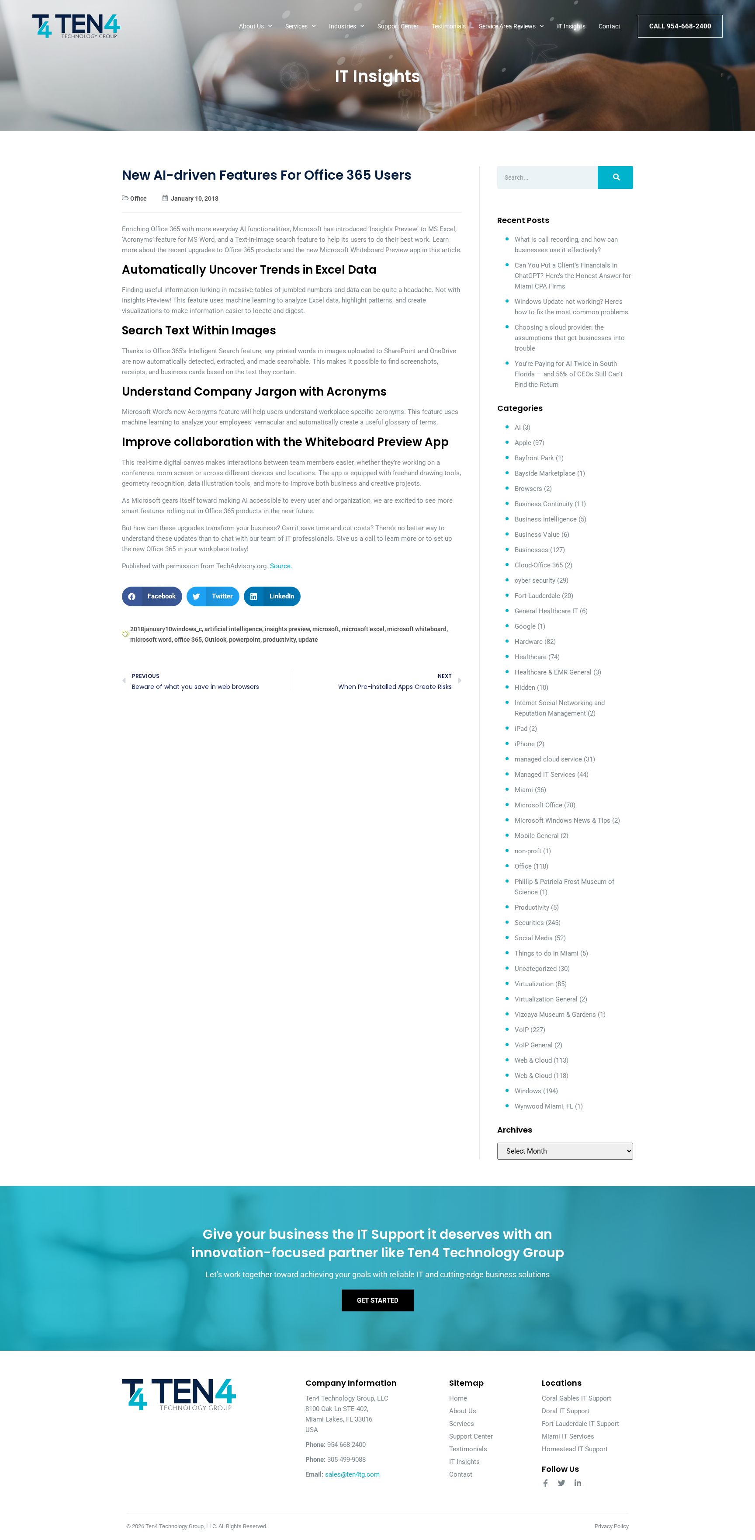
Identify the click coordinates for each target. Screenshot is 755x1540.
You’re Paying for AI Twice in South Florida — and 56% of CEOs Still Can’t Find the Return (569, 374)
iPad (521, 729)
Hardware (529, 642)
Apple (523, 443)
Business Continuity (544, 504)
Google (525, 626)
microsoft (325, 629)
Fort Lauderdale (537, 596)
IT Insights (571, 26)
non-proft (528, 851)
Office (138, 198)
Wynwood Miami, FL (544, 1106)
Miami (524, 790)
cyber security (535, 580)
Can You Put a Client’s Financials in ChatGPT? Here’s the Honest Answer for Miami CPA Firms (573, 275)
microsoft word (151, 639)
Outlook (215, 639)
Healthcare (531, 657)
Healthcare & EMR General (553, 672)
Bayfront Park (534, 458)
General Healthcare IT (546, 611)
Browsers (528, 489)
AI (518, 427)
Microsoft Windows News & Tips (562, 820)
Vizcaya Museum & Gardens (555, 1015)
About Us (251, 26)
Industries (342, 26)
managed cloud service (548, 759)
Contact (609, 26)
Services (296, 26)
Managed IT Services (545, 775)
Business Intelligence (546, 519)
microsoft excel (363, 629)
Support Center (398, 26)
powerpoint (244, 639)
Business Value (537, 535)
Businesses (531, 550)
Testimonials (449, 26)
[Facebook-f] (545, 1483)
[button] (152, 596)
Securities (529, 923)
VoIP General (534, 1045)
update (308, 639)
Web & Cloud (533, 1060)
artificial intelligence (233, 629)
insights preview (287, 629)
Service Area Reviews (507, 26)
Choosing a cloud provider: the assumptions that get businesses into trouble (570, 337)
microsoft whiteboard (417, 629)
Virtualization (534, 984)
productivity (279, 639)
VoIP (522, 1030)
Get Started (377, 1300)
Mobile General (537, 836)
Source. (281, 566)
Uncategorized (536, 969)
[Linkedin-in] (578, 1483)
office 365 (188, 639)
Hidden (525, 688)
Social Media (534, 938)
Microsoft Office (538, 805)
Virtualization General (546, 999)
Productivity (532, 907)
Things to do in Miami (546, 953)
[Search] (615, 177)
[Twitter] (561, 1483)
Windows (528, 1091)
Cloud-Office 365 (539, 565)
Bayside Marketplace (545, 473)
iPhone (525, 744)
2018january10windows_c (166, 629)
